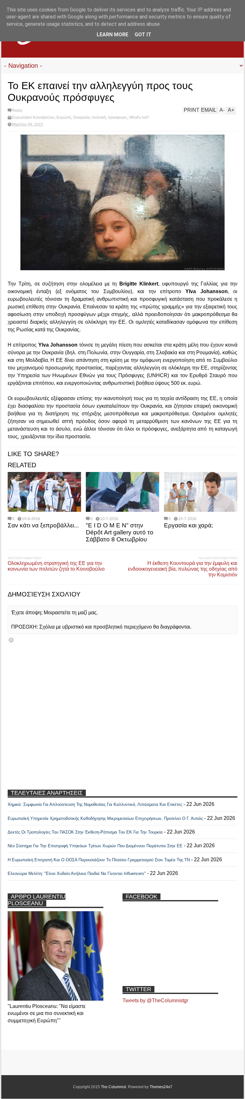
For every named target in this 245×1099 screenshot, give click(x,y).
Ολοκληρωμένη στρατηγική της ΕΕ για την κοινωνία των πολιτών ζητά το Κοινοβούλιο (56, 566)
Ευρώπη (63, 117)
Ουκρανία (81, 117)
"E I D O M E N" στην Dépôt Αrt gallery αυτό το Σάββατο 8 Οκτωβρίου (119, 532)
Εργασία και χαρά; (188, 525)
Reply (17, 110)
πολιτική (99, 117)
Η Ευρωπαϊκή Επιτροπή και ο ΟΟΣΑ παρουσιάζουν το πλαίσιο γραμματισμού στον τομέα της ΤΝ (99, 859)
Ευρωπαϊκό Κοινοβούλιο (33, 117)
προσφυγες (117, 117)
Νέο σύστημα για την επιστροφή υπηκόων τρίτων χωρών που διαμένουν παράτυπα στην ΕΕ (95, 845)
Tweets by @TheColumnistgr (155, 1000)
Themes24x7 (161, 1087)
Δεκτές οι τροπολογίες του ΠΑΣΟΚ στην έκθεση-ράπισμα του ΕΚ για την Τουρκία (86, 832)
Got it (143, 35)
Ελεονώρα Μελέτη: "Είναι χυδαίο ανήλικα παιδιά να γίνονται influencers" (77, 873)
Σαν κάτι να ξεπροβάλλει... (43, 525)
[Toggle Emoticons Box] (11, 640)
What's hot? (139, 117)
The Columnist (113, 1087)
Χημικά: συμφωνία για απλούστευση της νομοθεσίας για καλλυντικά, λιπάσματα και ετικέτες (95, 804)
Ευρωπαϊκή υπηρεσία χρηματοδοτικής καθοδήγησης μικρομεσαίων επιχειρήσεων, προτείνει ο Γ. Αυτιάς (105, 818)
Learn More (112, 35)
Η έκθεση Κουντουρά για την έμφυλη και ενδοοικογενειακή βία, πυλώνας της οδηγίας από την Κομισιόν (182, 568)
